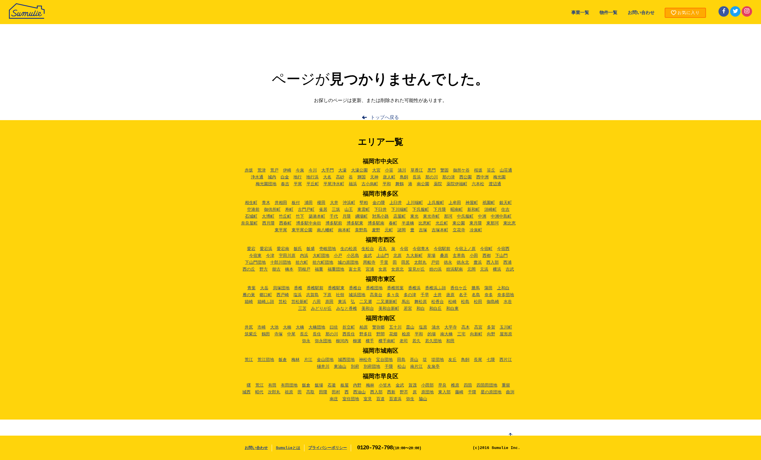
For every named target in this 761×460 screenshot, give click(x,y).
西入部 (492, 262)
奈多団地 (505, 295)
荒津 (261, 170)
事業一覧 (580, 12)
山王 (349, 209)
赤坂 (249, 170)
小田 (474, 255)
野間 (380, 334)
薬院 (438, 184)
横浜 (497, 269)
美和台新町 (388, 308)
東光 (414, 216)
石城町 (251, 216)
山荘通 (506, 170)
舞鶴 (399, 184)
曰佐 (334, 327)
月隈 (346, 216)
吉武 (510, 269)
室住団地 (350, 399)
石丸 (382, 249)
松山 (401, 366)
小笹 (389, 170)
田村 (336, 392)
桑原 (444, 255)
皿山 (410, 327)
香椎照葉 (395, 288)
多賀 (491, 327)
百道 (380, 399)
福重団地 (336, 269)
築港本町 (317, 216)
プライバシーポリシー (327, 448)
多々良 (393, 295)
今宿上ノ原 (465, 249)
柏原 (363, 327)
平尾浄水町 (333, 184)
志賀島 (312, 295)
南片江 (416, 366)
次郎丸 (274, 392)
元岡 (471, 269)
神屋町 (472, 202)
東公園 (458, 223)
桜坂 (478, 170)
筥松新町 (299, 301)
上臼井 (395, 202)
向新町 (476, 334)
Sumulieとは (288, 448)
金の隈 (378, 202)
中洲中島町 (501, 216)
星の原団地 (491, 392)
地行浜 (312, 177)
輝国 (361, 177)
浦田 (308, 202)
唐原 (450, 295)
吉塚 (423, 230)
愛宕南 (283, 249)
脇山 (423, 399)
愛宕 (251, 249)
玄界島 (459, 255)
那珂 (448, 216)
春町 (393, 223)
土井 (437, 295)
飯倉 (283, 359)
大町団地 (321, 255)
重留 (506, 385)
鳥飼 (404, 177)
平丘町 (312, 184)
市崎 (261, 327)
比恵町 (425, 223)
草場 (431, 255)
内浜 (304, 255)
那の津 (448, 177)
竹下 (300, 216)
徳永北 (463, 262)
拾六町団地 (322, 262)
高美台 (376, 295)
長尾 (478, 359)
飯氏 (298, 249)
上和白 (503, 288)
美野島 (361, 230)
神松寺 (365, 359)
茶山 (414, 359)
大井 (334, 202)
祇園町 (488, 202)
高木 (465, 327)
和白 (420, 308)
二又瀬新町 (386, 301)
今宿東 (255, 255)
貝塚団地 (281, 288)
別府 (355, 366)
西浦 (507, 262)
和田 (450, 341)
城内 (272, 177)
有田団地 (289, 385)
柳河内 (342, 341)
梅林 (295, 359)
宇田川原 (287, 255)
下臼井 (380, 209)
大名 (327, 177)
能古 (276, 269)
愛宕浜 (266, 249)
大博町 (268, 216)
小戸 (338, 255)
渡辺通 (495, 184)
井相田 (281, 202)
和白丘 (435, 308)
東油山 (340, 366)
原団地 (427, 392)
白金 (285, 177)
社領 (340, 295)
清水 (436, 327)
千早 (425, 295)
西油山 (359, 392)
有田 (272, 385)
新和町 (473, 209)
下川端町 (399, 209)
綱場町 (361, 216)
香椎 (298, 288)
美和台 (367, 308)
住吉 (505, 209)
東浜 (342, 301)
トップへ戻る (384, 117)
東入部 (444, 392)
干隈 (389, 366)
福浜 (353, 184)
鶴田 (266, 334)
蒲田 (488, 288)
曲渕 (510, 392)
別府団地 (372, 366)
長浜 (417, 177)
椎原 (455, 385)
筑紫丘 (251, 334)
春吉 (285, 184)
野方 (264, 269)
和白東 (452, 308)
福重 (319, 269)
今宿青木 (421, 249)
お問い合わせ (641, 12)
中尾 (291, 334)
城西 (246, 392)
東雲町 (363, 209)
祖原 (289, 392)
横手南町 (386, 341)
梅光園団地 (266, 184)
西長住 (348, 334)
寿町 (289, 209)
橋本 (289, 269)
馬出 (406, 301)
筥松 (283, 301)
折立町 (348, 327)
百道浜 (395, 399)
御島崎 (493, 301)
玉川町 (506, 327)
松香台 (437, 301)
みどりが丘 (321, 308)
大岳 (264, 288)
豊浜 (478, 262)
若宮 (408, 308)
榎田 (321, 202)
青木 (266, 202)
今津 (270, 255)
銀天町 (505, 202)
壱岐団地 (327, 249)
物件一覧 (608, 12)
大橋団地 (317, 327)
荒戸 (274, 170)
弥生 (410, 399)
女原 (382, 269)
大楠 (287, 327)
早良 (442, 385)
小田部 (427, 385)
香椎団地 (374, 288)
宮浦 (370, 269)
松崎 (452, 301)
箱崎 (249, 301)
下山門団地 (255, 262)
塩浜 (297, 295)
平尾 (298, 184)
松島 (465, 301)
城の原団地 (348, 262)
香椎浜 (414, 288)
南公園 (423, 184)
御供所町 (272, 209)
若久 (416, 341)
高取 (310, 392)
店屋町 (399, 216)
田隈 (323, 392)
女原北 (397, 269)
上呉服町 (435, 202)
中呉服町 (465, 216)
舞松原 (420, 301)
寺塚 (278, 334)
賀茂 (412, 385)
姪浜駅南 (454, 269)
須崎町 (490, 209)
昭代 (259, 392)
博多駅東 (355, 223)
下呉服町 (420, 209)
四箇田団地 (487, 385)
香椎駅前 (315, 288)
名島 (476, 295)
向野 (491, 334)
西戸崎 (282, 295)
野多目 (365, 334)
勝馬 (475, 288)
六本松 (478, 184)
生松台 (367, 249)
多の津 (410, 295)
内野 (357, 385)
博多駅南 (376, 223)
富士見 (355, 269)
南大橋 (446, 334)
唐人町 (389, 177)
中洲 (482, 216)
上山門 (382, 255)
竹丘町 (285, 216)
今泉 (300, 170)
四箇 (468, 385)
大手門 (327, 170)
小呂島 (353, 255)
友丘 (452, 359)
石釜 (332, 385)
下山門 (501, 255)
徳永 (448, 262)
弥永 (306, 341)
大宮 (376, 170)
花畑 (393, 334)
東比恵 (509, 223)
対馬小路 (380, 216)
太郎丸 (420, 262)
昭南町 (456, 209)
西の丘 (249, 269)
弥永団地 (323, 341)
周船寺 (369, 262)
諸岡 (401, 230)
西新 (391, 392)
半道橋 (408, 223)
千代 (334, 216)
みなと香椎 (346, 308)
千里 (384, 262)
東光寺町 (431, 216)
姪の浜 (435, 269)
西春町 (285, 223)
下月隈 (439, 209)
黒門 (431, 170)
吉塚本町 (440, 230)
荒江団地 (265, 359)
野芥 (404, 392)
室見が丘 (416, 269)
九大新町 (414, 255)
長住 (317, 334)
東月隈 (475, 223)
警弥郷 (378, 327)
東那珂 (492, 223)
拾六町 (301, 262)
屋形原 (506, 334)
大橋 (300, 327)
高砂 (340, 177)
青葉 (251, 288)
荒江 (249, 359)
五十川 (395, 327)
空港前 (253, 209)
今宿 (404, 249)
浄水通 (257, 177)
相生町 (251, 202)
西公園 (465, 177)
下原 (327, 295)
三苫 (302, 308)
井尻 (249, 327)
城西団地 (346, 359)
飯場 (319, 385)
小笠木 (385, 385)
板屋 (344, 385)
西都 (486, 255)
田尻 (405, 262)
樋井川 (323, 366)
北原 (397, 255)
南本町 (344, 230)
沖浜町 (349, 202)
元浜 (484, 269)
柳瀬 (357, 341)
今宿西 (503, 249)
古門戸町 (306, 209)
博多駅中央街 (308, 223)
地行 (297, 177)
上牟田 (455, 202)
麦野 (376, 230)
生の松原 (348, 249)
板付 (296, 202)
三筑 (336, 209)
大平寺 (450, 327)
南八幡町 (325, 230)
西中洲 (482, 177)
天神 (374, 177)
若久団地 (433, 341)
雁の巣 (249, 295)
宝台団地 (384, 359)
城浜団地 (357, 295)
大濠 (342, 170)
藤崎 (459, 392)
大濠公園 (359, 170)
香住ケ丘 (458, 288)
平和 (387, 184)
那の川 (431, 177)
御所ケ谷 (461, 170)
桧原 (406, 334)
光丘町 (441, 223)
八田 (316, 301)
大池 (274, 327)
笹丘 (491, 170)
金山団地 (325, 359)
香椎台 (355, 288)
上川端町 (414, 202)
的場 (431, 334)
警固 (444, 170)
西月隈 (268, 223)
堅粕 (364, 202)
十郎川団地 (280, 262)
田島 (401, 359)
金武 (368, 255)
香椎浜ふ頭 (435, 288)
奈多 (489, 295)
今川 (313, 170)
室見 (368, 399)
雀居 (323, 209)
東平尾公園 (302, 230)
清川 (402, 170)
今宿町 (486, 249)
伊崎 (287, 170)
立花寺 (459, 230)
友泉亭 (433, 366)
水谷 (508, 301)
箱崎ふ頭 (265, 301)
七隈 (491, 359)
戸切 (435, 262)
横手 (370, 341)
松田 (478, 301)
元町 (389, 230)
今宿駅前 (442, 249)
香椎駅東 (336, 288)
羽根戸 (304, 269)
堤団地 (437, 359)
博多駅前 (334, 223)
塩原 (423, 327)
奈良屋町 (249, 223)
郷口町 (266, 295)
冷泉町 (476, 230)
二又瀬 (365, 301)
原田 (329, 301)
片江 (308, 359)
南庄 (334, 399)
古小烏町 (369, 184)
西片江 (505, 359)
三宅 (461, 334)
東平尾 (281, 230)
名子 (463, 295)
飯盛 (310, 249)
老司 (404, 341)
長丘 (304, 334)
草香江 (417, 170)
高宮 (478, 327)
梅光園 (499, 177)
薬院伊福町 (456, 184)
